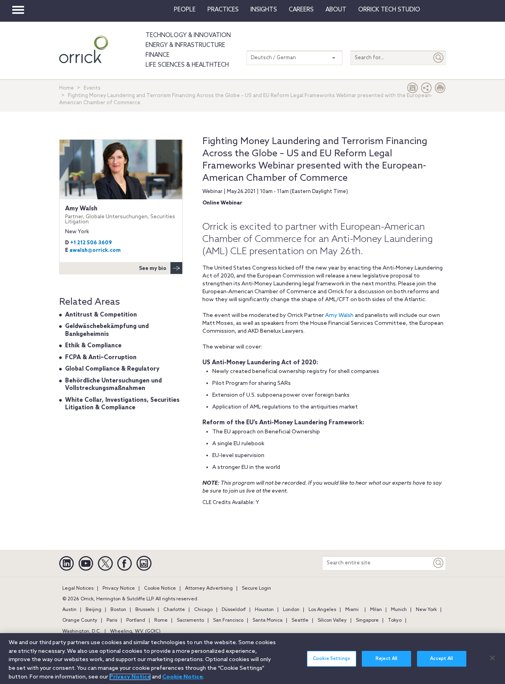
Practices (223, 9)
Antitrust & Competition (101, 315)
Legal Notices (78, 588)
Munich (399, 610)
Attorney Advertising (209, 588)
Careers (301, 9)
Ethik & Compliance (93, 345)
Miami (352, 610)
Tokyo (395, 620)
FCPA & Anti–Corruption (101, 357)
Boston (118, 610)
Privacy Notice (119, 588)
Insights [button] (264, 9)
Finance (158, 55)
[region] (252, 658)
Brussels (144, 610)
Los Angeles (322, 610)
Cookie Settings (331, 659)
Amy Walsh (339, 315)
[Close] (492, 658)
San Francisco (228, 620)
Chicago (203, 610)
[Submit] (439, 58)
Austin (69, 610)
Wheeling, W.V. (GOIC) (135, 631)
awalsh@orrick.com (95, 250)
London (291, 610)
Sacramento (190, 620)
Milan (376, 610)
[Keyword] (439, 563)
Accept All (441, 659)
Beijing (93, 610)
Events (92, 88)
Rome (161, 620)
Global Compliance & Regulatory (112, 369)
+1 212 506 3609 (91, 243)
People (185, 9)
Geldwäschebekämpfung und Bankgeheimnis (107, 330)
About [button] (335, 9)
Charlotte (174, 610)
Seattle (300, 620)
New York (426, 610)
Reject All (386, 659)
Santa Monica (267, 620)
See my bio (152, 269)
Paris (112, 620)
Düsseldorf (234, 610)
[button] (426, 89)
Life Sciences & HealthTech (187, 65)
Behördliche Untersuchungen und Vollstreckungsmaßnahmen (113, 384)
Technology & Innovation (188, 35)
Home (66, 88)
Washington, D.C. (81, 631)
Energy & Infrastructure (185, 45)
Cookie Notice (160, 588)
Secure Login (256, 588)
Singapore (367, 620)
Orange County (79, 620)
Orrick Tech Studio (389, 9)
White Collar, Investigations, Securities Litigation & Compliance (122, 404)
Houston (264, 610)
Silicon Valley (332, 620)
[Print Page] (440, 89)
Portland (135, 620)
